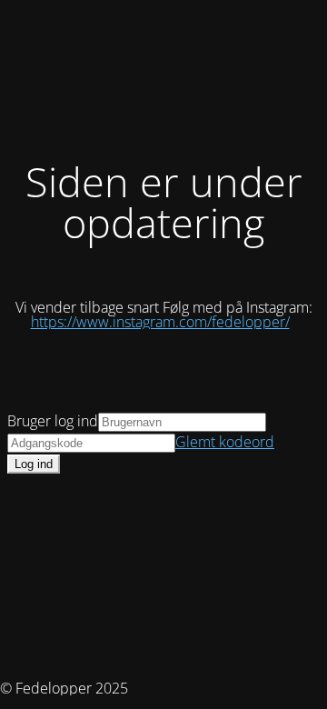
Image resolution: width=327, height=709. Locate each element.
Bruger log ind (52, 421)
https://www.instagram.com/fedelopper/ (160, 322)
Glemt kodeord (224, 442)
